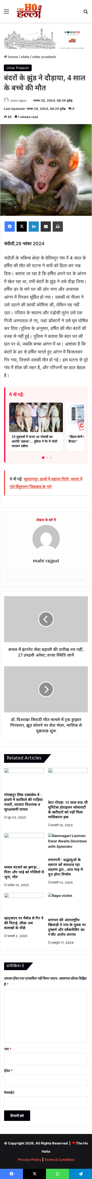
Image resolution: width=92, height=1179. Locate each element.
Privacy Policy (29, 1159)
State (25, 57)
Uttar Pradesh (44, 57)
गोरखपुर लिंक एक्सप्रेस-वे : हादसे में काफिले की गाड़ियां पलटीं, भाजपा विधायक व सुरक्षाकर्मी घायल (23, 802)
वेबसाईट (9, 1092)
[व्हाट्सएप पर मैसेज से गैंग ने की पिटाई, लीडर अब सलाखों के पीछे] (24, 903)
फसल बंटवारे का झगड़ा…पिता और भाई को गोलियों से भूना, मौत (24, 872)
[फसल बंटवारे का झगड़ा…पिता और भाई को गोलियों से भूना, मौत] (24, 848)
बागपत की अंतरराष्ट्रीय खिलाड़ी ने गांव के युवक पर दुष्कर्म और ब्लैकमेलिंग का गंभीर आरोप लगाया (67, 927)
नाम (8, 1049)
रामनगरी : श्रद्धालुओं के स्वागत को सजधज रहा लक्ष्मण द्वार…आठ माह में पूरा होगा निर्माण (65, 867)
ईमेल (8, 1070)
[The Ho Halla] (30, 11)
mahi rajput (18, 100)
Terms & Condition (59, 1159)
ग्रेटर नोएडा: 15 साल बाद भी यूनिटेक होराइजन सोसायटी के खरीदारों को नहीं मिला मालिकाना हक (68, 810)
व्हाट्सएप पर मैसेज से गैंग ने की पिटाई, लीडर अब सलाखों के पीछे (23, 923)
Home (12, 57)
